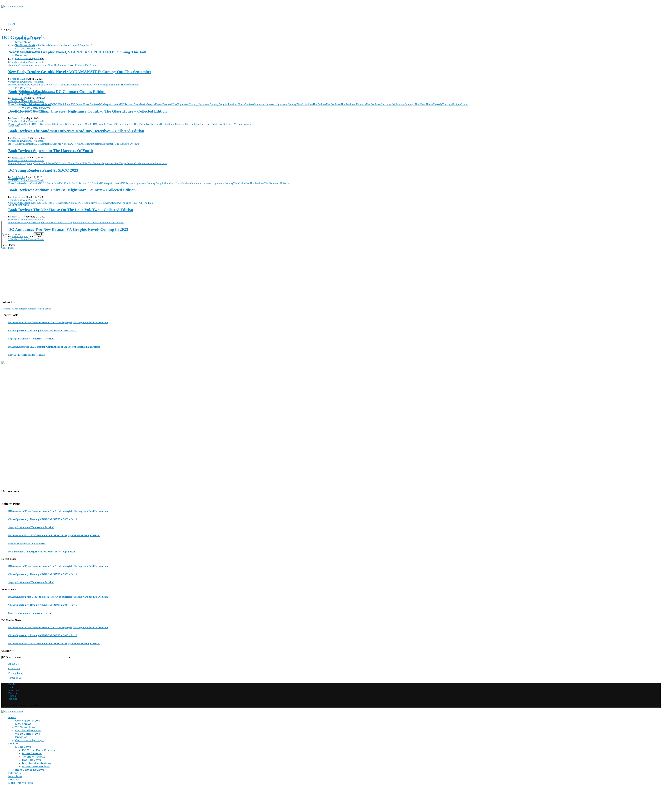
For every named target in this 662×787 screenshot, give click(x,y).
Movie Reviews (32, 94)
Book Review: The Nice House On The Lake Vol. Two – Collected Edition (70, 210)
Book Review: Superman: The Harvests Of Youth (50, 151)
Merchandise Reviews (36, 763)
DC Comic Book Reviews (38, 750)
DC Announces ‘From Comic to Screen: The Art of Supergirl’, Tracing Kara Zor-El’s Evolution (58, 322)
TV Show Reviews (33, 756)
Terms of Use (15, 677)
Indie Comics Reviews (29, 769)
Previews (21, 55)
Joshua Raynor (20, 59)
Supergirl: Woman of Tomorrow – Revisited (31, 338)
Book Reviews (31, 759)
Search (38, 234)
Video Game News (27, 733)
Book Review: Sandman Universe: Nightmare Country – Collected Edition (72, 190)
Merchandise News (28, 48)
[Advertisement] (331, 273)
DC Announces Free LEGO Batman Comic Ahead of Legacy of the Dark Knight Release (54, 347)
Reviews (13, 743)
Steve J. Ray (18, 98)
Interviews (15, 776)
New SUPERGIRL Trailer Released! (27, 355)
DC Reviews (23, 88)
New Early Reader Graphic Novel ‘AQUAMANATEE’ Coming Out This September (79, 72)
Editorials (13, 125)
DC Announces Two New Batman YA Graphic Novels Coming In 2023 (68, 229)
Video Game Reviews (36, 107)
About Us (13, 663)
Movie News (23, 42)
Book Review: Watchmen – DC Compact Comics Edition (57, 91)
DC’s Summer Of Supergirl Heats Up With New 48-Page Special (42, 551)
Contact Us (14, 668)
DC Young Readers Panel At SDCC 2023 (43, 170)
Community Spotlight (29, 740)
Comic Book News (27, 720)
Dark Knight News (18, 204)
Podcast (13, 779)
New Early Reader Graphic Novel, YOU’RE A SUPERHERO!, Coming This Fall (77, 52)
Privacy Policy (16, 673)
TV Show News (25, 727)
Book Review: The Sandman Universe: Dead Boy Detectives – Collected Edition (76, 131)
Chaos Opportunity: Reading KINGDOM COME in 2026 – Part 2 (42, 330)
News (11, 23)
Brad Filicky (18, 177)
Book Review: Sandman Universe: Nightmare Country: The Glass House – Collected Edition (87, 111)
